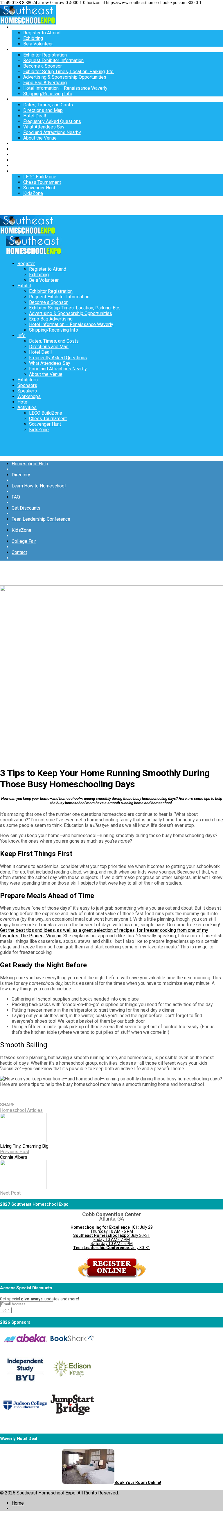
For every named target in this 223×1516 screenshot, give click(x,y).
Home (18, 1503)
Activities (21, 171)
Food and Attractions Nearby (52, 132)
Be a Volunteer (38, 44)
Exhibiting (33, 38)
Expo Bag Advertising (45, 82)
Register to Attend (41, 33)
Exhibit (18, 49)
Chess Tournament (42, 182)
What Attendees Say (43, 127)
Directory (21, 475)
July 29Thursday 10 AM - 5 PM (112, 1229)
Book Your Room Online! (137, 1482)
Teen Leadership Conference (41, 519)
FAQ (16, 497)
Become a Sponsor (42, 66)
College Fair (24, 541)
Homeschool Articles (21, 1110)
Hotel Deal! (34, 116)
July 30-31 (111, 1247)
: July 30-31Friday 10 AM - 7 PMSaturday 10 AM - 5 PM (111, 1239)
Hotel (17, 165)
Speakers (21, 154)
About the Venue (40, 138)
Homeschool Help (30, 463)
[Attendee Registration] (112, 1276)
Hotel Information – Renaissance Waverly (65, 88)
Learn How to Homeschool (39, 486)
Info (16, 99)
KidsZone (33, 193)
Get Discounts (26, 508)
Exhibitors (22, 143)
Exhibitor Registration (45, 55)
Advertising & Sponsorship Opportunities (64, 77)
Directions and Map (43, 110)
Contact (19, 552)
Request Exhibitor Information (53, 60)
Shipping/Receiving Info (47, 93)
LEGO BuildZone (39, 176)
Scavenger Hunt (39, 188)
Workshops (23, 160)
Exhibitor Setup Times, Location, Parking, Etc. (68, 71)
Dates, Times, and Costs (48, 105)
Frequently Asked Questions (52, 121)
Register (20, 27)
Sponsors (21, 149)
